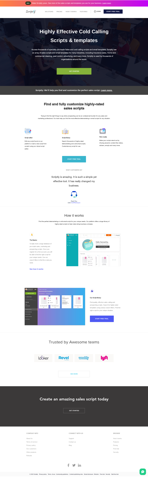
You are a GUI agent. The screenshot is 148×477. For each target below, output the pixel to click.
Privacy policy (43, 474)
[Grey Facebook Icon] (68, 465)
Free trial (102, 474)
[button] (49, 11)
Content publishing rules (76, 474)
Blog (70, 445)
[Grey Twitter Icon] (74, 465)
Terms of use (51, 474)
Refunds (96, 474)
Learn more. (106, 90)
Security (108, 474)
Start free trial (115, 474)
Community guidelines (62, 474)
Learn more (106, 3)
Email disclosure (88, 474)
